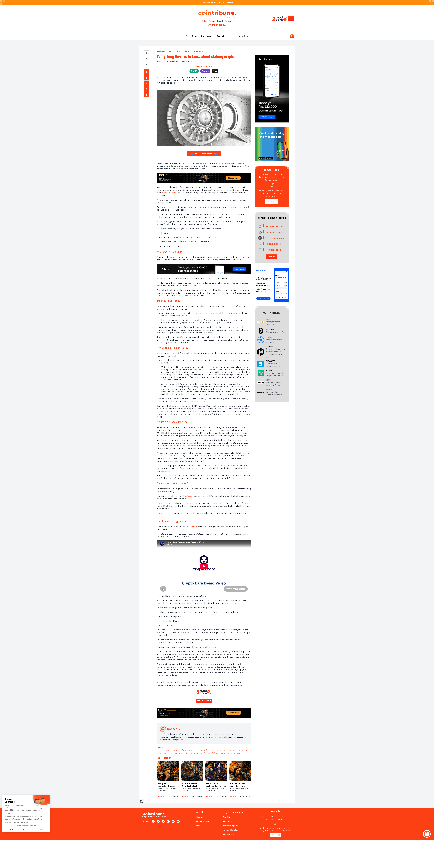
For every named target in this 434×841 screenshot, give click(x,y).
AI (233, 36)
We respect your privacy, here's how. (16, 822)
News (194, 36)
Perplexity (205, 71)
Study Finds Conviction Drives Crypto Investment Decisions (166, 784)
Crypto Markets (206, 36)
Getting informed (171, 796)
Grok (215, 71)
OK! (41, 830)
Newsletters (243, 36)
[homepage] (182, 36)
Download (272, 256)
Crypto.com (200, 163)
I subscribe (271, 201)
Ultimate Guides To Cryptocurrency (189, 51)
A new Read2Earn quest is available (217, 2)
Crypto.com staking (166, 503)
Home (159, 51)
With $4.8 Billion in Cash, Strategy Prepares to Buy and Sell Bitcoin (239, 784)
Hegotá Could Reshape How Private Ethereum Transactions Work (215, 784)
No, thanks (10, 830)
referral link (191, 527)
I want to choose (26, 830)
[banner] (204, 178)
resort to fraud (169, 193)
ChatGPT (194, 71)
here (213, 647)
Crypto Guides (223, 36)
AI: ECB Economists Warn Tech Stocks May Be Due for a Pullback (191, 784)
